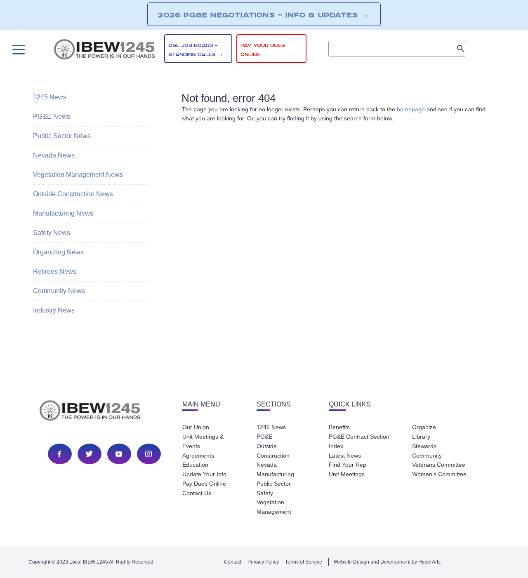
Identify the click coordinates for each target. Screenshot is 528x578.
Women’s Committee (439, 474)
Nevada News (54, 155)
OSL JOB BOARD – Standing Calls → (195, 50)
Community (427, 455)
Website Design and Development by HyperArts (387, 562)
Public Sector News (62, 135)
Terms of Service (303, 562)
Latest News (345, 455)
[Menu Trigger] (17, 49)
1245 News (49, 97)
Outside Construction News (73, 193)
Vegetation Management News (78, 174)
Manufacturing (275, 474)
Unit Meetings (347, 474)
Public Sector (274, 483)
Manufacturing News (63, 213)
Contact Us (196, 493)
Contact (232, 562)
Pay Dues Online (204, 483)
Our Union (195, 427)
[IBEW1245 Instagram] (148, 454)
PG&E (264, 436)
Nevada (267, 464)
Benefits (339, 427)
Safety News (51, 232)
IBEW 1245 (104, 411)
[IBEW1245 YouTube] (119, 454)
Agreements (198, 455)
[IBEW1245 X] (89, 454)
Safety (265, 493)
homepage (411, 109)
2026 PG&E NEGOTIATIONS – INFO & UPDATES (264, 14)
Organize (424, 427)
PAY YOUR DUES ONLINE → (262, 50)
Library (421, 436)
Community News (59, 290)
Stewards (424, 446)
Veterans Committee (438, 464)
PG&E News (51, 116)
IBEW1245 (104, 50)
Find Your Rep (347, 464)
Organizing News (58, 252)
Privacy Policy (263, 562)
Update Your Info (204, 474)
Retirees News (54, 271)
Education (195, 464)
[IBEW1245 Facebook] (59, 454)
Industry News (54, 310)
